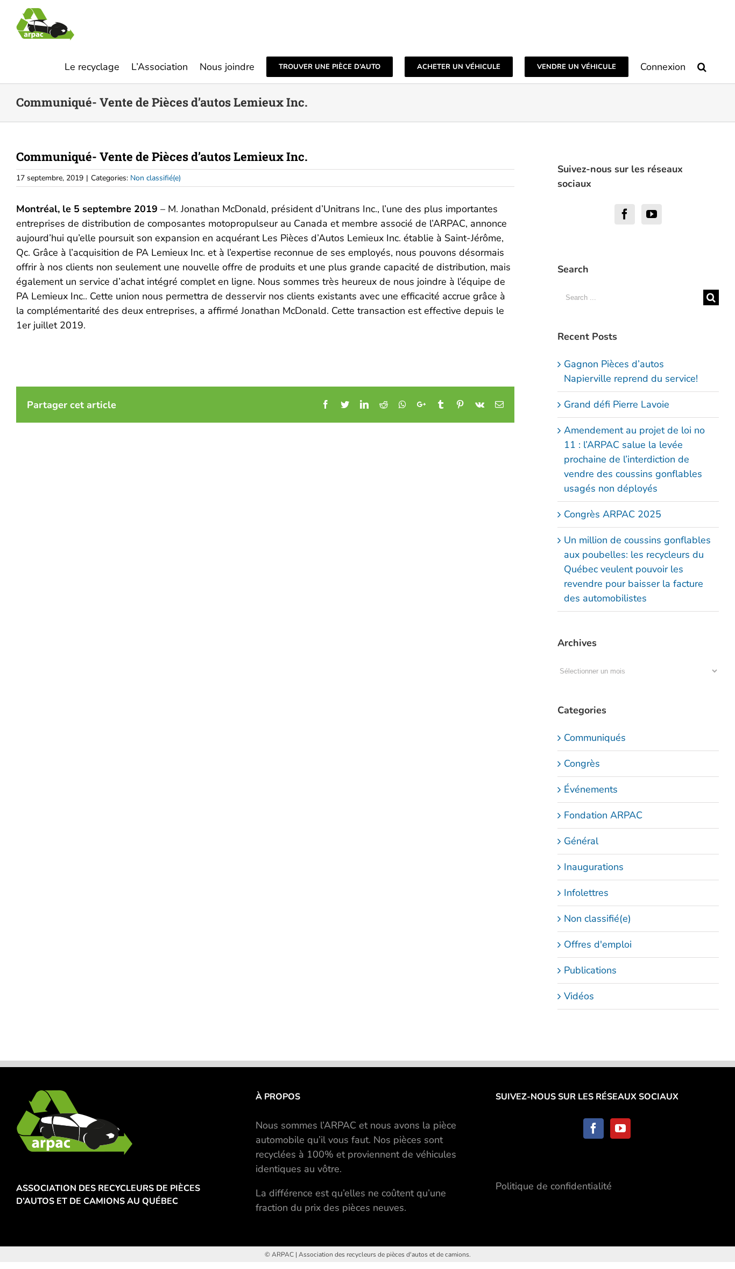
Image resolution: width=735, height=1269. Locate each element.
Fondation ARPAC (603, 815)
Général (581, 841)
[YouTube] (651, 214)
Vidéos (579, 996)
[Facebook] (624, 214)
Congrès (582, 763)
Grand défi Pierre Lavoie (616, 404)
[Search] (702, 65)
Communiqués (595, 737)
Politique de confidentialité (554, 1186)
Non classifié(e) (155, 178)
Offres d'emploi (598, 944)
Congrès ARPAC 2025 (612, 514)
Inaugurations (594, 866)
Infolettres (586, 892)
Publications (590, 970)
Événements (591, 789)
